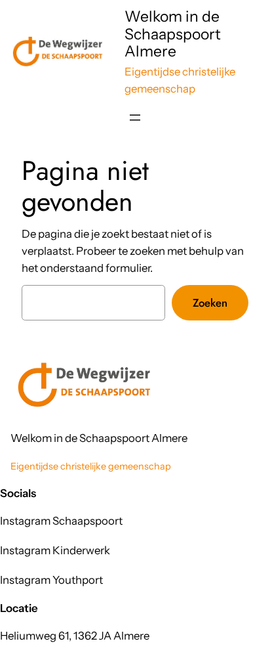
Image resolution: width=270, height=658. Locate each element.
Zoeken (210, 303)
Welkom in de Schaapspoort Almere (173, 33)
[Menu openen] (135, 117)
